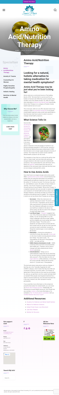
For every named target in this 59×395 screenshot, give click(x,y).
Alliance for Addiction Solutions (35, 305)
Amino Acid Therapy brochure (34, 288)
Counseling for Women (8, 81)
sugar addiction (34, 259)
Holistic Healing (8, 92)
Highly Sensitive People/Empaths (9, 87)
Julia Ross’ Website (32, 310)
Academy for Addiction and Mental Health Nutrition (41, 302)
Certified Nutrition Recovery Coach (33, 295)
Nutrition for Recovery (33, 312)
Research (44, 213)
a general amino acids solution (35, 177)
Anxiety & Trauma (9, 76)
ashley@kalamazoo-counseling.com (8, 332)
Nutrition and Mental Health (41, 102)
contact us (34, 291)
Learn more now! (10, 128)
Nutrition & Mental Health (9, 96)
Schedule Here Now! (29, 1)
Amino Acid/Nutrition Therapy (8, 70)
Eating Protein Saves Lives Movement (37, 307)
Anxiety (32, 250)
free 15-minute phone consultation (39, 293)
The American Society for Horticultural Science (27, 127)
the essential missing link (40, 111)
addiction (31, 164)
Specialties (10, 62)
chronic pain (52, 234)
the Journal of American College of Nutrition (27, 133)
